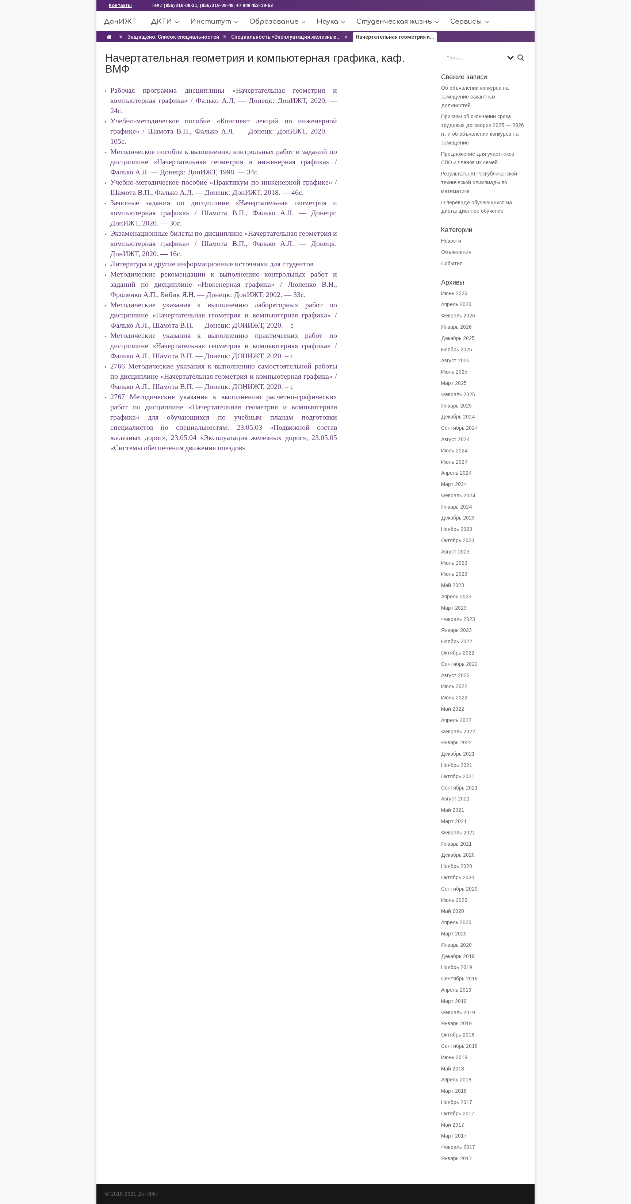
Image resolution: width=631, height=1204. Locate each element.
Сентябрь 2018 (459, 1046)
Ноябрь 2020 (456, 866)
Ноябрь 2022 (456, 641)
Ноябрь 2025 (456, 349)
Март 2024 (454, 484)
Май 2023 (452, 585)
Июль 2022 (454, 686)
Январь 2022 (456, 742)
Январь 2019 (456, 1023)
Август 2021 (455, 799)
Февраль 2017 (458, 1147)
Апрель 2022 (456, 720)
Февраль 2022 (458, 731)
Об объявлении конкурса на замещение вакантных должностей (475, 96)
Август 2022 (455, 675)
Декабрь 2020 (458, 855)
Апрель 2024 (456, 473)
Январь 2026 (456, 327)
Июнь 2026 (454, 293)
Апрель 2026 (456, 304)
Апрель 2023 (456, 596)
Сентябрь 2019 (459, 978)
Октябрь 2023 (457, 540)
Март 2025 (454, 383)
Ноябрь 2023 (456, 529)
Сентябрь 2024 (459, 428)
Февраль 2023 (458, 619)
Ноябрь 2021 (456, 765)
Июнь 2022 (454, 698)
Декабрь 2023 (458, 518)
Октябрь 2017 (457, 1113)
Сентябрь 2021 (459, 788)
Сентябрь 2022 (459, 664)
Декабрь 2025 (458, 338)
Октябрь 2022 (457, 653)
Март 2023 (454, 608)
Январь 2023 (456, 630)
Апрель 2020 (456, 922)
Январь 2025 (456, 406)
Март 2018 (454, 1091)
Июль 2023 (454, 563)
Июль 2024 (454, 451)
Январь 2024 (456, 507)
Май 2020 (452, 911)
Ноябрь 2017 (456, 1102)
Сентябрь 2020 (459, 889)
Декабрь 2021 (458, 754)
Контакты (120, 5)
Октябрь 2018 (457, 1035)
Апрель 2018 (456, 1080)
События (452, 263)
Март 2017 (454, 1136)
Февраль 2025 (458, 394)
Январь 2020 (456, 945)
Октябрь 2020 (457, 877)
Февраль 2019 (458, 1012)
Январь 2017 (456, 1158)
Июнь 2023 (454, 574)
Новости (451, 241)
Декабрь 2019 (458, 956)
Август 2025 (455, 360)
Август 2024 (455, 439)
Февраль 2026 (458, 316)
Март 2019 (454, 1001)
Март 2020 (454, 934)
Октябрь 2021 (457, 776)
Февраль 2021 (458, 833)
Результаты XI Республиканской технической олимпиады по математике (479, 182)
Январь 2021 (456, 844)
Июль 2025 (454, 372)
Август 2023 (455, 552)
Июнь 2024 (454, 462)
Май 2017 (452, 1125)
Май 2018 (452, 1069)
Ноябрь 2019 (456, 967)
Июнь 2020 (454, 900)
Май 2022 (452, 709)
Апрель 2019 (456, 990)
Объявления (456, 252)
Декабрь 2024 (458, 417)
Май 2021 (452, 810)
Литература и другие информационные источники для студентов (211, 264)
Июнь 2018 (454, 1057)
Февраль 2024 (458, 495)
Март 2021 (454, 821)
